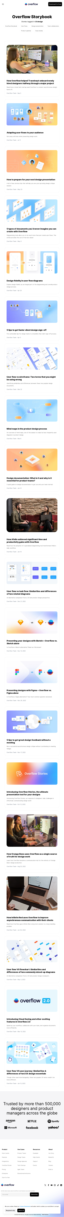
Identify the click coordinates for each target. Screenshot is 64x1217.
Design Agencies (22, 1161)
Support (35, 1161)
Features (4, 1157)
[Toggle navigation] (3, 4)
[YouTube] (51, 1185)
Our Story (51, 1153)
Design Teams (21, 1157)
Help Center (36, 1157)
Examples (35, 1153)
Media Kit (51, 1157)
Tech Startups (22, 1165)
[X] (45, 1185)
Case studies (39, 31)
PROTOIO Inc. (45, 1214)
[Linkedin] (61, 1185)
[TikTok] (58, 1185)
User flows (24, 26)
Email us (50, 1169)
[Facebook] (48, 1185)
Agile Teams (21, 1169)
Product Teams (22, 1153)
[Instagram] (55, 1185)
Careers (50, 1165)
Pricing (4, 1169)
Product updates (26, 31)
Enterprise (5, 1173)
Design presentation (37, 26)
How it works (5, 1153)
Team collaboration (53, 26)
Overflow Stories (7, 1165)
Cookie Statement (25, 1206)
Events (35, 1165)
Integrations (5, 1161)
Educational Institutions (24, 1173)
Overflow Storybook (11, 26)
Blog (49, 1161)
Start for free (6, 1177)
